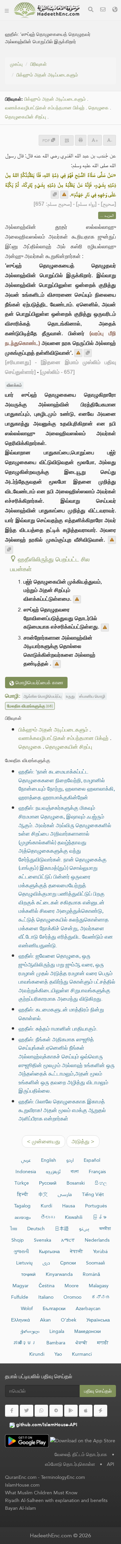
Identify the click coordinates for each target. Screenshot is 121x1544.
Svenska (42, 1240)
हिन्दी (22, 1194)
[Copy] (55, 195)
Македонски (87, 1331)
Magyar (20, 1285)
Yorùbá (100, 1251)
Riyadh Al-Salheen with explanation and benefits (56, 1500)
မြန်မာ (99, 1217)
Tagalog (22, 1205)
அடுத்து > (83, 1141)
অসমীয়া (105, 1228)
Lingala (56, 1331)
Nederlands (97, 1240)
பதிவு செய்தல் (98, 1391)
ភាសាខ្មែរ (24, 1342)
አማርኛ (68, 1240)
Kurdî (46, 1205)
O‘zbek (68, 1319)
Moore (72, 1285)
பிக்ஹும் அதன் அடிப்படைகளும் (47, 74)
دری (46, 1262)
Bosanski (76, 1183)
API (110, 1464)
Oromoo (72, 1297)
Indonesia (25, 1171)
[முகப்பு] (6, 10)
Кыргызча (49, 1251)
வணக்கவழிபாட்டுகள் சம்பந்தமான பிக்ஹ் (44, 108)
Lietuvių (24, 1262)
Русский (47, 1183)
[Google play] (71, 1411)
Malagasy (99, 1285)
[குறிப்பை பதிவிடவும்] (64, 195)
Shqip (17, 1240)
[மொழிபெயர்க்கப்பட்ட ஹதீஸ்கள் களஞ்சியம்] (46, 10)
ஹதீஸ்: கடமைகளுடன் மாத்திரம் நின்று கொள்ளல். (61, 1014)
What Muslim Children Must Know (41, 1492)
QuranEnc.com (21, 1477)
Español (92, 1160)
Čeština (46, 1285)
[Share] (67, 140)
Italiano (45, 1297)
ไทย (13, 1228)
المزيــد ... (107, 215)
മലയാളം (22, 1217)
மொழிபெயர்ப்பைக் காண (38, 682)
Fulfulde (19, 1297)
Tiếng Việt (93, 1194)
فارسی (65, 1194)
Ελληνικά (20, 1319)
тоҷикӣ (28, 1274)
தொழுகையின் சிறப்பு (25, 117)
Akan (45, 1319)
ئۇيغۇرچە (53, 1171)
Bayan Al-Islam (20, 1508)
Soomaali (95, 1262)
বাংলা (75, 1171)
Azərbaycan (88, 1308)
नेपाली (76, 1251)
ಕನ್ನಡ (100, 1297)
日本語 (62, 1228)
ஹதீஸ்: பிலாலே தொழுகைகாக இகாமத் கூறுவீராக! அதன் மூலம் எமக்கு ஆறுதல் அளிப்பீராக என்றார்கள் (62, 1110)
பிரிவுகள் (38, 64)
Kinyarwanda (59, 1274)
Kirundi (36, 1354)
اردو (70, 1160)
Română (91, 1274)
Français (97, 1171)
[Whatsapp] (41, 1411)
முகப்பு (16, 64)
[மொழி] (115, 10)
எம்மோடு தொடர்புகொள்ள (70, 1464)
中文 (43, 1194)
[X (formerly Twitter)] (26, 1411)
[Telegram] (56, 1411)
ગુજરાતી (21, 1251)
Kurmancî (82, 1354)
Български (54, 1308)
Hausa (68, 1205)
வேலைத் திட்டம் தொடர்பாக (80, 1454)
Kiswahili (73, 1217)
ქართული (30, 1331)
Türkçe (21, 1183)
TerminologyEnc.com (63, 1477)
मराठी (103, 1342)
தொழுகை (98, 108)
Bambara (55, 1342)
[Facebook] (11, 1411)
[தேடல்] (91, 10)
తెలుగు (48, 1217)
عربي (26, 1160)
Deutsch (36, 1228)
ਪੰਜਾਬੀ (81, 1342)
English (48, 1160)
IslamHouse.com (22, 1485)
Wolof (27, 1308)
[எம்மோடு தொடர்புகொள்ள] (103, 10)
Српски (68, 1262)
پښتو (84, 1228)
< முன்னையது (43, 1141)
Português (96, 1205)
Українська (98, 1319)
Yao (58, 1354)
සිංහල (101, 1183)
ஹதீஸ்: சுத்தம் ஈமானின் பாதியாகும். (57, 1029)
